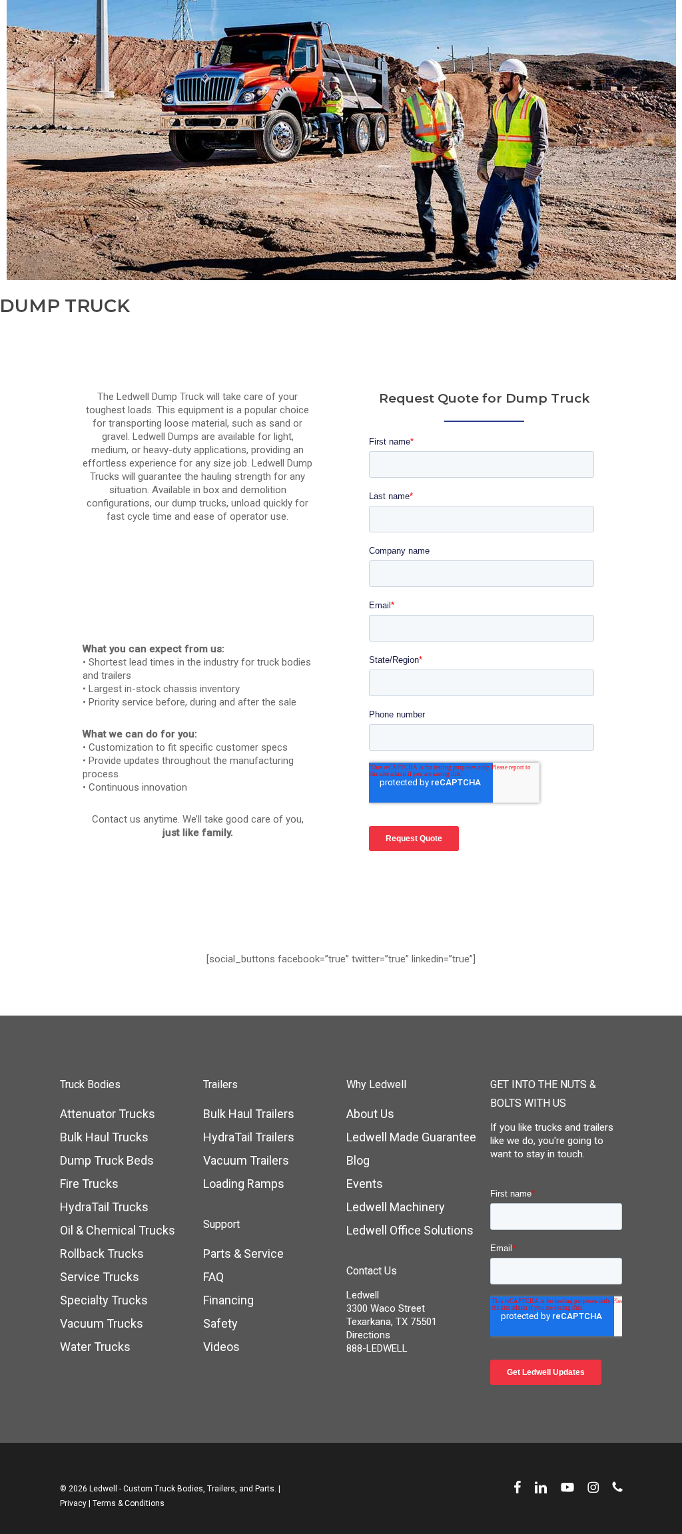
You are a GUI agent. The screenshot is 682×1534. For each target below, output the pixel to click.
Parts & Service (243, 1253)
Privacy (73, 1503)
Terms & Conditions (129, 1503)
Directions (368, 1335)
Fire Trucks (89, 1184)
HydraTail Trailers (248, 1137)
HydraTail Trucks (104, 1207)
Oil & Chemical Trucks (117, 1230)
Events (364, 1184)
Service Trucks (99, 1277)
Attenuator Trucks (107, 1114)
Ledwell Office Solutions (410, 1230)
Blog (358, 1160)
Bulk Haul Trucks (104, 1137)
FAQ (213, 1277)
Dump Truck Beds (107, 1160)
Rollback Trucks (102, 1253)
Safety (220, 1323)
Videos (221, 1347)
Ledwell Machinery (395, 1207)
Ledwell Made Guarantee (411, 1137)
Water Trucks (95, 1347)
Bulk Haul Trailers (248, 1114)
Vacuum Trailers (246, 1160)
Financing (228, 1300)
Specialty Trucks (104, 1300)
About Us (370, 1114)
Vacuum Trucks (101, 1323)
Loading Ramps (243, 1184)
